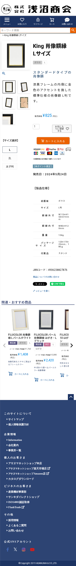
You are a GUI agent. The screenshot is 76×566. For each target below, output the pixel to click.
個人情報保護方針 (18, 424)
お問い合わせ (67, 24)
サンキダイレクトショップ (23, 497)
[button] (4, 345)
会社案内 (13, 445)
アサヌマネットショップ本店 (25, 463)
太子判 (10, 166)
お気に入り (22, 24)
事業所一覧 (14, 450)
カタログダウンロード (21, 478)
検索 (73, 30)
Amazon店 (27, 473)
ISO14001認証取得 (19, 502)
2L (9, 158)
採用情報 (13, 520)
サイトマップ (16, 419)
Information (15, 440)
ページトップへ (71, 397)
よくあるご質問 (17, 525)
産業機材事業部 (17, 491)
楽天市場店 (27, 468)
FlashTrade (15, 507)
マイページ (38, 24)
